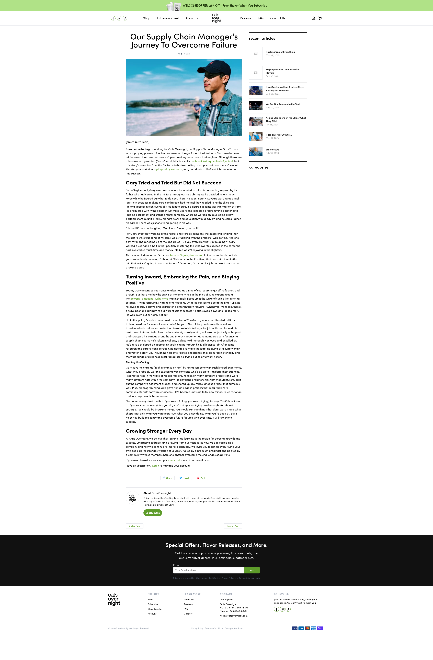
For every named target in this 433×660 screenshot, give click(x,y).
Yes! (252, 570)
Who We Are (272, 149)
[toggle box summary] (320, 18)
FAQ (186, 608)
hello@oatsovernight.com (233, 615)
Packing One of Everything (280, 51)
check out (174, 460)
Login (155, 465)
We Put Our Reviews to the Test (283, 104)
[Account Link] (314, 18)
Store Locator (155, 608)
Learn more (153, 512)
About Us (189, 599)
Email (176, 565)
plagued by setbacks (169, 169)
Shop (150, 599)
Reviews (188, 604)
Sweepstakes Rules (234, 628)
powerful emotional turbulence (149, 298)
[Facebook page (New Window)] (113, 18)
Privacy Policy (228, 578)
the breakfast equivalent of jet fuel (212, 161)
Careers (188, 613)
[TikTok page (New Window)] (125, 18)
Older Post (135, 525)
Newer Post (233, 525)
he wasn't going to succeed (186, 255)
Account (152, 613)
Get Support (226, 599)
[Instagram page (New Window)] (119, 18)
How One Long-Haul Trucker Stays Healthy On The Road (285, 89)
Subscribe (153, 604)
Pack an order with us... (279, 134)
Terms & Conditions (214, 628)
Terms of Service (246, 578)
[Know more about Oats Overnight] (132, 498)
